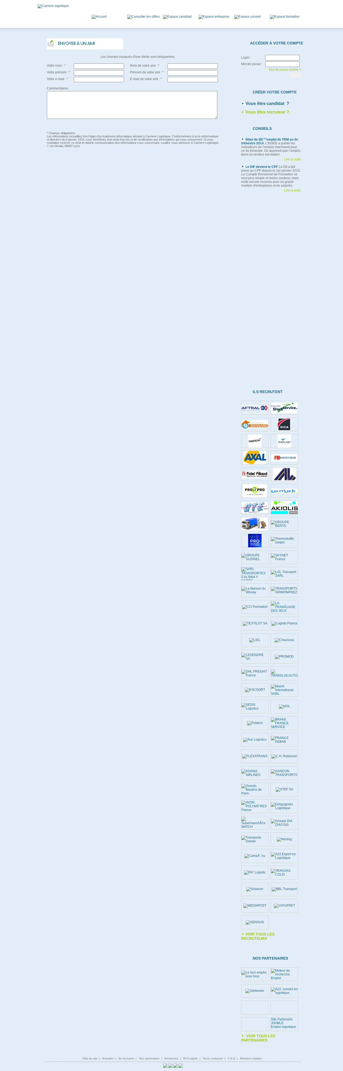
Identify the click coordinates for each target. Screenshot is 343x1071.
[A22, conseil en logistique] (284, 991)
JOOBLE (277, 1023)
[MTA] (284, 706)
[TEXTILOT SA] (255, 623)
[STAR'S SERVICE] (284, 408)
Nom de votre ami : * (144, 65)
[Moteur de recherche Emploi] (284, 974)
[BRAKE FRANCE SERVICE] (284, 723)
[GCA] (284, 424)
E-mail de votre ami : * (146, 79)
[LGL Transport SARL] (284, 574)
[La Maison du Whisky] (254, 590)
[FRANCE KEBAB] (284, 740)
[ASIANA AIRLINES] (254, 773)
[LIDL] (254, 640)
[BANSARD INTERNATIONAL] (254, 424)
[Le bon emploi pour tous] (254, 974)
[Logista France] (284, 623)
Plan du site (90, 1058)
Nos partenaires (149, 1058)
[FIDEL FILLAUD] (254, 474)
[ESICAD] (284, 441)
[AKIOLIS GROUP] (284, 507)
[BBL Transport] (284, 889)
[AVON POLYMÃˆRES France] (254, 806)
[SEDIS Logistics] (254, 706)
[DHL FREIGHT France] (254, 673)
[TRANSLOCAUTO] (284, 673)
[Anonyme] (254, 524)
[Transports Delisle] (254, 839)
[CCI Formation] (255, 607)
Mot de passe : (251, 64)
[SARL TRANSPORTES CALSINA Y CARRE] (254, 573)
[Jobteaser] (254, 991)
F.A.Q (231, 1058)
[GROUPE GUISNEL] (254, 557)
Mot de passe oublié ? (285, 69)
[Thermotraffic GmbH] (284, 540)
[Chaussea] (284, 640)
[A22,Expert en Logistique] (284, 856)
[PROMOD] (284, 657)
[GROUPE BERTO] (284, 524)
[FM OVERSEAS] (284, 457)
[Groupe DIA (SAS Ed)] (284, 823)
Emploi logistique (283, 1027)
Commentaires (57, 88)
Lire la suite (292, 159)
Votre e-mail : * (57, 79)
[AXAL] (255, 457)
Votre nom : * (56, 65)
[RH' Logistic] (255, 872)
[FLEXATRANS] (254, 756)
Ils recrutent (126, 1058)
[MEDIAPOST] (254, 906)
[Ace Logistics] (255, 740)
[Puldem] (255, 723)
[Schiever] (254, 889)
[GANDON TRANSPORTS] (284, 773)
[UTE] (254, 507)
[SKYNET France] (284, 557)
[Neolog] (284, 839)
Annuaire (108, 1058)
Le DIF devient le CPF (261, 167)
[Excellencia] (255, 441)
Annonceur (171, 1058)
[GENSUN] (255, 922)
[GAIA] (284, 474)
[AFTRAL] (254, 407)
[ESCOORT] (255, 690)
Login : (246, 57)
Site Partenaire (282, 1019)
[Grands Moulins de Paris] (254, 789)
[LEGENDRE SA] (254, 657)
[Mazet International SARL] (284, 690)
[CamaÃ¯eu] (254, 856)
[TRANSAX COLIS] (284, 872)
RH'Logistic (190, 1058)
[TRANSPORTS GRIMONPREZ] (284, 590)
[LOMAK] (284, 491)
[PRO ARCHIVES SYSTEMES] (255, 540)
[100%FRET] (284, 906)
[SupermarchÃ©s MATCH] (254, 823)
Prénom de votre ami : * (147, 72)
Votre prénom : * (58, 72)
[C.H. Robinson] (284, 756)
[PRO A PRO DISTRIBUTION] (255, 490)
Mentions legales (251, 1058)
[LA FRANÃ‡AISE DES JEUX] (284, 607)
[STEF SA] (284, 789)
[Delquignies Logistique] (284, 806)
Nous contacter (213, 1058)
